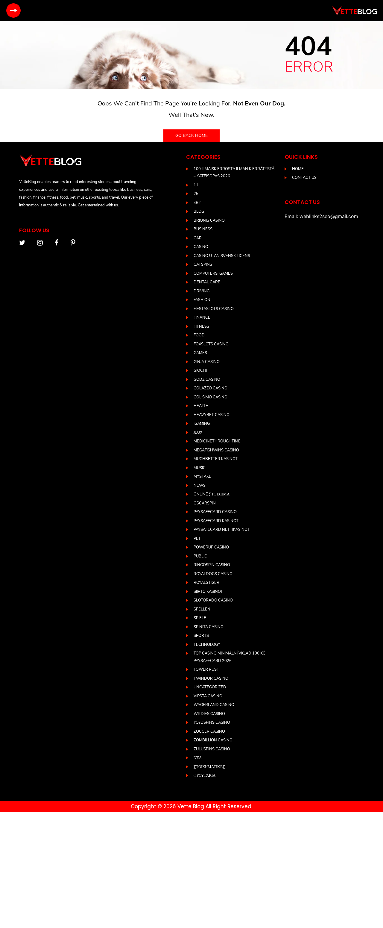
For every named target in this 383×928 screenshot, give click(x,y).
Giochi (200, 370)
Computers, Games (213, 273)
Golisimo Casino (210, 397)
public (200, 556)
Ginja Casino (207, 362)
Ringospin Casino (212, 565)
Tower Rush (207, 669)
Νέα (198, 758)
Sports (201, 635)
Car (198, 238)
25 (196, 194)
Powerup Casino (211, 547)
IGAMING (202, 423)
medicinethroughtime (217, 441)
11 (196, 185)
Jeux (198, 432)
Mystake (202, 476)
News (200, 485)
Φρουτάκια (204, 775)
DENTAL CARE (207, 282)
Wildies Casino (209, 714)
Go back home (191, 135)
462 (197, 202)
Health (201, 406)
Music (200, 468)
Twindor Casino (211, 678)
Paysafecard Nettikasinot (222, 529)
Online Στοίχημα (212, 494)
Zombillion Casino (213, 740)
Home (298, 169)
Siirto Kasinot (208, 591)
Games (200, 353)
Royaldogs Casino (213, 574)
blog (199, 211)
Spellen (202, 609)
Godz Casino (207, 379)
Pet (197, 538)
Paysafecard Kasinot (216, 521)
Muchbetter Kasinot (216, 459)
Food (199, 335)
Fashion (202, 300)
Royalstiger (206, 582)
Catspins (203, 264)
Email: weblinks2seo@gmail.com (321, 216)
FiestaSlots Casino (214, 309)
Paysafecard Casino (215, 512)
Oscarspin (205, 503)
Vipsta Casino (208, 696)
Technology (207, 644)
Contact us (304, 177)
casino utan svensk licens (222, 256)
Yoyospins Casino (212, 722)
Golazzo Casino (210, 388)
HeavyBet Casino (212, 415)
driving (201, 291)
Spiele (200, 618)
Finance (202, 317)
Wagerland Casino (214, 705)
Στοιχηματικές (209, 767)
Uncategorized (210, 687)
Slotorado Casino (213, 600)
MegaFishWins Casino (216, 450)
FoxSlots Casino (211, 344)
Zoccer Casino (209, 731)
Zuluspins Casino (212, 749)
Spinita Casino (209, 627)
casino (201, 247)
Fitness (201, 326)
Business (203, 229)
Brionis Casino (209, 220)
